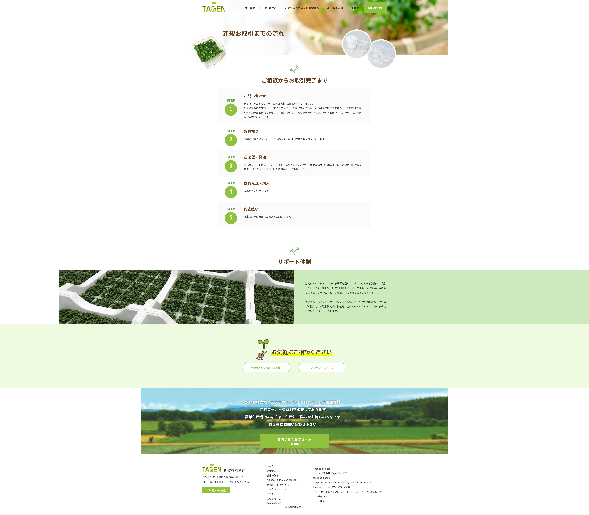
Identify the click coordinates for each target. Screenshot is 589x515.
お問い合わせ (375, 8)
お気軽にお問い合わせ (290, 103)
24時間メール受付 (216, 490)
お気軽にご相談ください (301, 352)
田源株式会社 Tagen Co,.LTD (331, 473)
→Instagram (320, 496)
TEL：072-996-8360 (213, 482)
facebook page (322, 468)
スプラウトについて (322, 367)
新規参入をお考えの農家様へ (267, 367)
